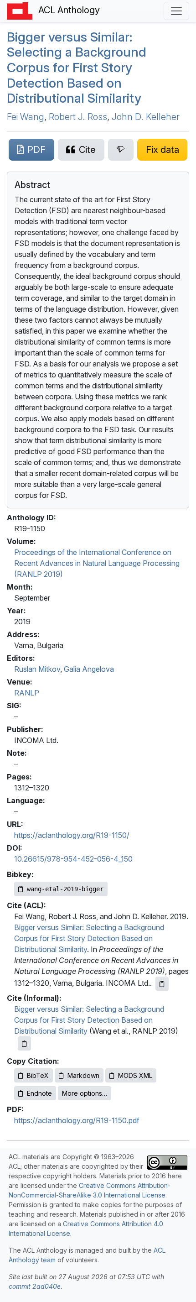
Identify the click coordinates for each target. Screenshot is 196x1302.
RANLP (26, 692)
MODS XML (135, 1075)
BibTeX (38, 1075)
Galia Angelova (89, 669)
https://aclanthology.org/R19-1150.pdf (76, 1120)
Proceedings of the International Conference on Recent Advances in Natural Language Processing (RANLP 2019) (97, 563)
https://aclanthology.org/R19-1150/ (71, 835)
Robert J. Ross (78, 116)
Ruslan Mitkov (37, 669)
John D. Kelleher (146, 116)
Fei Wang (25, 116)
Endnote (39, 1093)
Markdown (83, 1075)
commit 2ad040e (35, 1286)
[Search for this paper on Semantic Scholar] (121, 150)
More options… (84, 1093)
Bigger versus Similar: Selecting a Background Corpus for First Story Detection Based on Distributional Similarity (76, 67)
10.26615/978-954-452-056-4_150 (73, 858)
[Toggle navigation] (176, 11)
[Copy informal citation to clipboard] (24, 1043)
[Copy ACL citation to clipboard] (162, 984)
